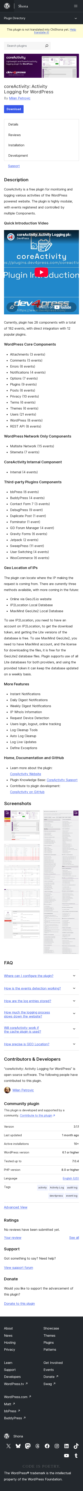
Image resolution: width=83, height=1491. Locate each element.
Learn (8, 1363)
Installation (16, 145)
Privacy (9, 1349)
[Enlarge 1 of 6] (34, 815)
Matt (9, 1404)
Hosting (10, 1342)
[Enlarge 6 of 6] (74, 815)
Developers (12, 1377)
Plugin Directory (14, 18)
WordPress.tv (16, 1384)
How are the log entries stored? (27, 1001)
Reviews (14, 135)
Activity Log (57, 1187)
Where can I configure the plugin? (28, 976)
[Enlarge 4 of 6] (34, 894)
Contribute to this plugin (36, 1115)
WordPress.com (17, 1397)
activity (42, 1187)
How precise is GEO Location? (26, 1044)
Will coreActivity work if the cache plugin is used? (22, 1030)
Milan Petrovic (19, 98)
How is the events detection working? (32, 988)
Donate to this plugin (19, 1304)
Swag (50, 1384)
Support (14, 166)
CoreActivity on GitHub (27, 792)
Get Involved (53, 1363)
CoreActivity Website (25, 774)
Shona (18, 1436)
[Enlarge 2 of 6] (34, 849)
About (8, 1328)
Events (49, 1370)
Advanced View (15, 1207)
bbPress (12, 1411)
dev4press (56, 1195)
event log (71, 1195)
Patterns (50, 1349)
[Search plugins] (47, 46)
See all (74, 1238)
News (8, 1336)
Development (18, 155)
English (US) (71, 1178)
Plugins (49, 1342)
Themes (49, 1336)
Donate (51, 1377)
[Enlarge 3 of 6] (34, 870)
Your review (12, 1238)
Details (13, 124)
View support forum (18, 1268)
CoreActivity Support (62, 780)
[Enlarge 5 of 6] (34, 916)
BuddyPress (15, 1418)
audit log (72, 1187)
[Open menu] (76, 6)
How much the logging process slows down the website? (27, 1014)
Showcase (51, 1328)
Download (14, 109)
